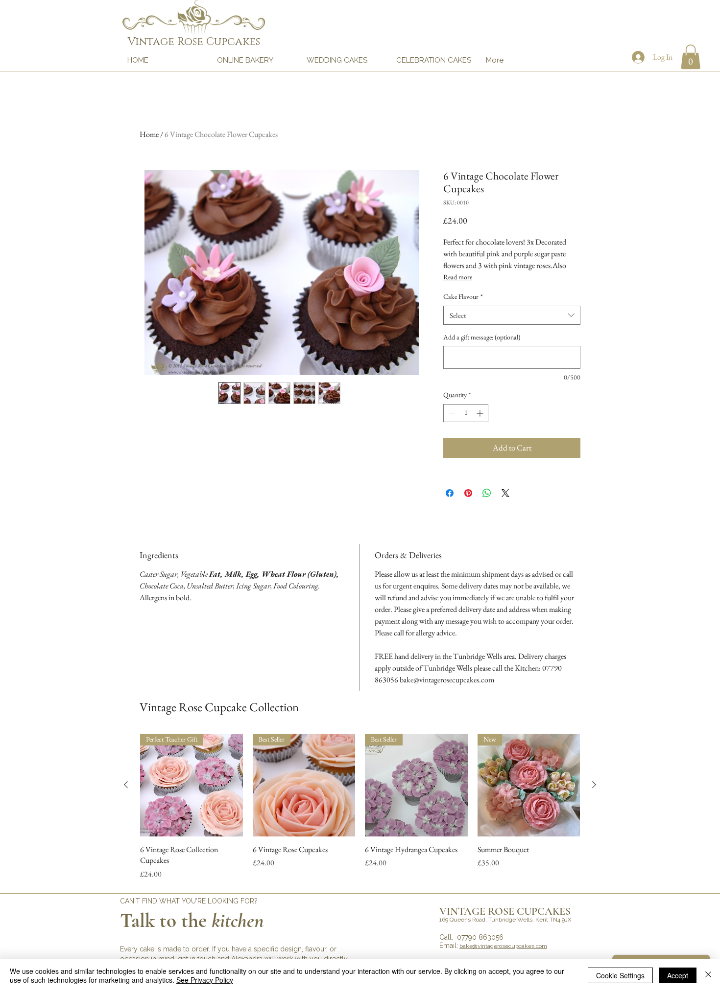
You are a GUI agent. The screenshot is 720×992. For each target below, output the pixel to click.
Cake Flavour (463, 296)
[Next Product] (594, 784)
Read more (457, 276)
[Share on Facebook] (450, 493)
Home (149, 134)
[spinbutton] (466, 413)
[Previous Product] (126, 784)
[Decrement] (451, 413)
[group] (360, 806)
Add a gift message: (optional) (481, 337)
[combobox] (511, 315)
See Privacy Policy (204, 980)
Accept (677, 975)
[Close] (708, 975)
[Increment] (481, 413)
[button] (690, 57)
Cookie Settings (620, 975)
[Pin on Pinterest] (468, 493)
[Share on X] (505, 493)
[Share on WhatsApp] (487, 493)
